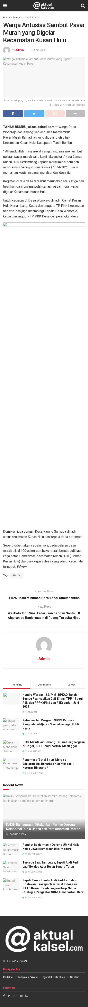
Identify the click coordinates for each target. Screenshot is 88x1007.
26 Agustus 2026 (33, 854)
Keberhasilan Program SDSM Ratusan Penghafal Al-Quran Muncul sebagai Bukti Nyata (51, 724)
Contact (74, 977)
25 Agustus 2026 (33, 872)
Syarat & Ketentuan (54, 977)
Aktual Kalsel (19, 961)
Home (6, 17)
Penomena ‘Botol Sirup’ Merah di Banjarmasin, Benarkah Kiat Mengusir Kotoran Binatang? (48, 763)
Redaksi (7, 977)
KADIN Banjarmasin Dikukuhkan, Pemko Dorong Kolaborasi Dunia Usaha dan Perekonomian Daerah (43, 827)
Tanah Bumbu (32, 17)
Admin (19, 50)
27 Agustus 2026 (17, 834)
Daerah (17, 17)
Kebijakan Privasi (27, 977)
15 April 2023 (38, 50)
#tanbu (16, 575)
